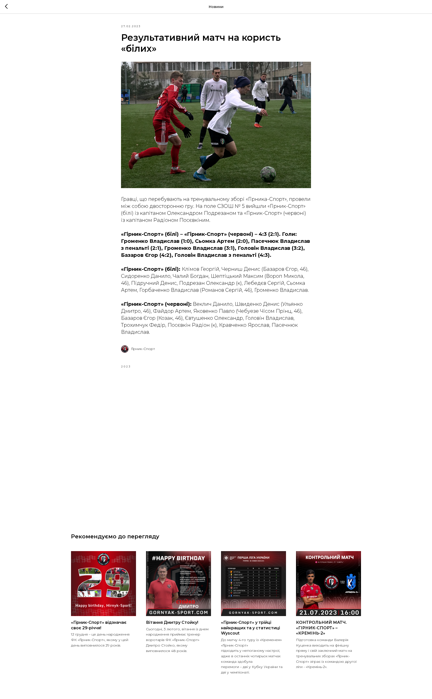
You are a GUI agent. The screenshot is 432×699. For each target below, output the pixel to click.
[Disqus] (216, 444)
